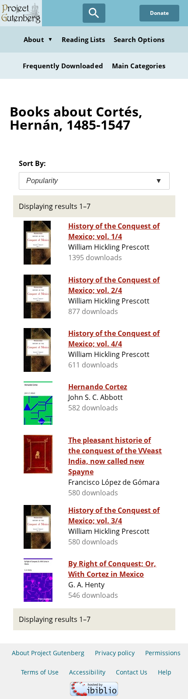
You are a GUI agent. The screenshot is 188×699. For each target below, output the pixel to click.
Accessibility (87, 672)
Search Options (139, 39)
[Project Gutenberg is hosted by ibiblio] (94, 693)
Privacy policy (115, 653)
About (38, 39)
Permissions (163, 653)
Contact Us (131, 672)
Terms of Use (40, 672)
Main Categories (139, 65)
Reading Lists (83, 39)
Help (164, 672)
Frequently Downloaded (63, 65)
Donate (159, 13)
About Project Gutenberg (48, 653)
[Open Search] (94, 13)
